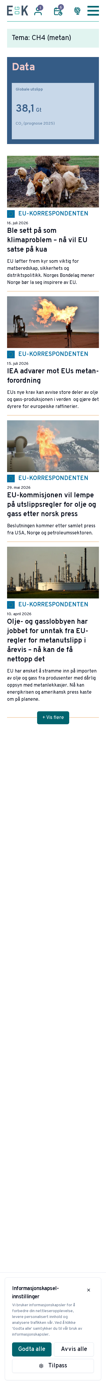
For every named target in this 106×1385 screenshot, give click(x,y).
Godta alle (31, 1349)
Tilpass (57, 1366)
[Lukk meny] (93, 10)
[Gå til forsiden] (17, 10)
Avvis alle (74, 1349)
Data (23, 67)
